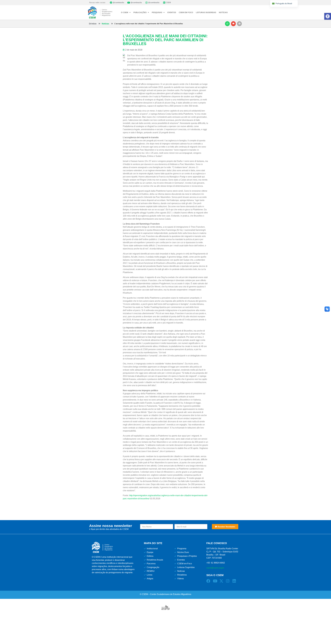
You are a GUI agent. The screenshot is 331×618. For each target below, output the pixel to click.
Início (94, 24)
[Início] (90, 24)
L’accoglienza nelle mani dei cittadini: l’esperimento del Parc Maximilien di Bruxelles (148, 24)
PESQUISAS (157, 12)
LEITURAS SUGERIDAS (206, 12)
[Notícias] (99, 24)
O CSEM (124, 12)
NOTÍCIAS (223, 12)
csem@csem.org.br (215, 568)
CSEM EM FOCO (186, 12)
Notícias (105, 24)
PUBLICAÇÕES (139, 12)
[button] (227, 23)
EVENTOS (171, 12)
